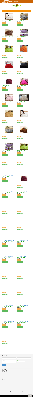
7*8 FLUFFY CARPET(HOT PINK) (6, 192)
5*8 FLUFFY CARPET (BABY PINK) (6, 101)
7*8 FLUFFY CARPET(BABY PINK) (21, 192)
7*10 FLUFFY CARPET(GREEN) (6, 257)
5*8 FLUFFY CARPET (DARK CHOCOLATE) (7, 36)
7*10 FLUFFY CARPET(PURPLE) (21, 241)
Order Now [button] (4, 55)
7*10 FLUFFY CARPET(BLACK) (21, 257)
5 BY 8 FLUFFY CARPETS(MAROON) (6, 85)
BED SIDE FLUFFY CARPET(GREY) (21, 322)
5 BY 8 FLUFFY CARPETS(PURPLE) (21, 36)
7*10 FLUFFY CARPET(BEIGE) (21, 306)
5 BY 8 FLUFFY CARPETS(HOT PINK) (22, 85)
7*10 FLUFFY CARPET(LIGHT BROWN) (7, 322)
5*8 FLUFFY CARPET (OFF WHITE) (6, 20)
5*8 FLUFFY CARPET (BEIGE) (21, 101)
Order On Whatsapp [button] (5, 57)
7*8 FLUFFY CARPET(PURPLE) (6, 150)
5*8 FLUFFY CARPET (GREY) (20, 20)
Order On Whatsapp (8, 390)
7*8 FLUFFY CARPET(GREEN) (21, 150)
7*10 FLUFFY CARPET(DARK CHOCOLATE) (7, 241)
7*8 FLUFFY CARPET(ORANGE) (6, 176)
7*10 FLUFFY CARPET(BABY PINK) (6, 306)
